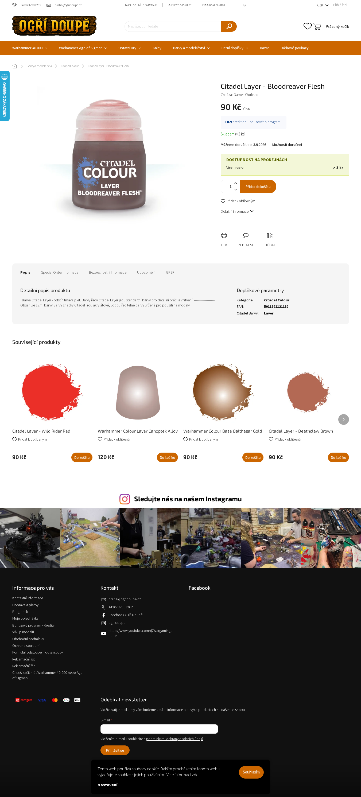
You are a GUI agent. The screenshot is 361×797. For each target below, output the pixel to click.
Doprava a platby (180, 5)
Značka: (241, 95)
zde (195, 775)
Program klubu (213, 5)
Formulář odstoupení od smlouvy (37, 652)
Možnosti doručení (287, 144)
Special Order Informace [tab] (59, 272)
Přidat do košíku (258, 186)
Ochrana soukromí (26, 645)
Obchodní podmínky (28, 639)
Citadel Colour (276, 300)
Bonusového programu (264, 122)
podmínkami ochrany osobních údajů (174, 739)
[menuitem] (29, 48)
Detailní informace (235, 211)
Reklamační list (23, 659)
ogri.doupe (116, 622)
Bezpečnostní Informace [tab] (107, 272)
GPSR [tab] (170, 272)
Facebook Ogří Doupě (125, 615)
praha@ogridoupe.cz (124, 599)
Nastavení (107, 785)
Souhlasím (251, 772)
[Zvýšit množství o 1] (235, 183)
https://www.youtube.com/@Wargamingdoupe (140, 633)
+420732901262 (120, 607)
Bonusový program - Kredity (33, 625)
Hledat (229, 26)
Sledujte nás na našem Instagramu (188, 499)
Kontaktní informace (141, 5)
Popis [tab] (25, 272)
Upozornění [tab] (146, 272)
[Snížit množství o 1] (235, 189)
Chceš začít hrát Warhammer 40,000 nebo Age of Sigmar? (47, 675)
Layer (269, 313)
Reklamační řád (24, 666)
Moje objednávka (25, 618)
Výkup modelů (23, 632)
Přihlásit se (115, 750)
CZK (320, 5)
